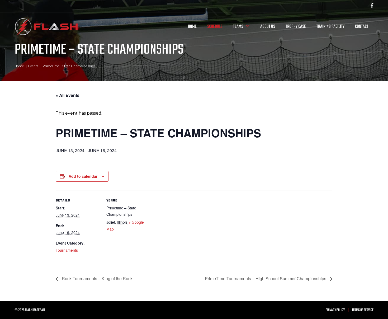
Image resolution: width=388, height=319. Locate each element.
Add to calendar (83, 176)
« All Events (67, 95)
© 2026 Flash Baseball (30, 310)
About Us (267, 26)
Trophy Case (296, 26)
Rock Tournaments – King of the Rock (97, 278)
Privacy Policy (335, 310)
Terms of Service (362, 310)
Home (192, 26)
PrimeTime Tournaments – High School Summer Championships (266, 278)
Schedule (215, 26)
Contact (361, 26)
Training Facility (330, 26)
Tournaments (67, 250)
